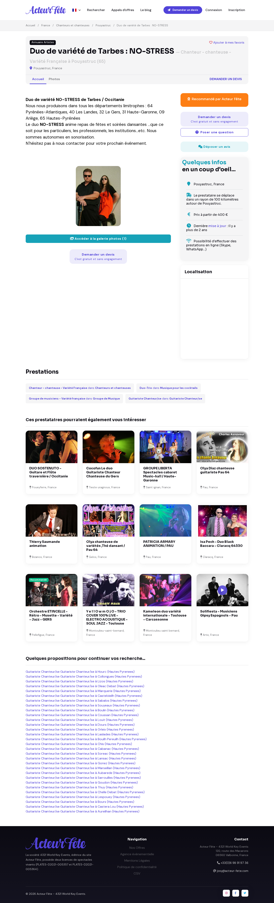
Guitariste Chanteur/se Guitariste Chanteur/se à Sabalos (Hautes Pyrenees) (81, 700)
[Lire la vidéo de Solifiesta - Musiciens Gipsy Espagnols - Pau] (222, 590)
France (45, 25)
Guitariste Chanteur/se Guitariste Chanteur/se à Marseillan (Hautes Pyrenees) (83, 768)
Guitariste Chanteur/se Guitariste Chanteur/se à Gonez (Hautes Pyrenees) (80, 763)
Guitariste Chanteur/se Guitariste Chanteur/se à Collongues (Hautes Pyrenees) (84, 676)
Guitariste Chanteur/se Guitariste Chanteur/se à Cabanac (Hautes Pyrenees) (82, 749)
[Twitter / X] (245, 893)
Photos (54, 79)
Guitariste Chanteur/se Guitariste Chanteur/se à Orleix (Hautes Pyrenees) (80, 729)
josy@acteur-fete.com (232, 871)
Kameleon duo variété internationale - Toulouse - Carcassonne (165, 615)
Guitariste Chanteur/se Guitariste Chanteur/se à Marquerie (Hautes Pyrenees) (83, 691)
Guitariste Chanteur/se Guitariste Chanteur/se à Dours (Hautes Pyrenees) (80, 725)
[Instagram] (226, 893)
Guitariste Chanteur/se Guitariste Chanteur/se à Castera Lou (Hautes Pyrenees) (85, 806)
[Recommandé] (51, 590)
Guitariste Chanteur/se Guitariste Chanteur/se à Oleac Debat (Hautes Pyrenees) (85, 686)
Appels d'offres (122, 10)
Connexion (213, 10)
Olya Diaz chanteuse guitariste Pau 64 (217, 470)
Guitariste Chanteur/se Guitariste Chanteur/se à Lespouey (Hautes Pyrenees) (83, 797)
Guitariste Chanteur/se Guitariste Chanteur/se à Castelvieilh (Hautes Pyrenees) (84, 696)
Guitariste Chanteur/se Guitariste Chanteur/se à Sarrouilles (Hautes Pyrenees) (83, 778)
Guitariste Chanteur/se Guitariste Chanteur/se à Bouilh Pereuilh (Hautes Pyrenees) (86, 739)
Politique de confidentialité (137, 867)
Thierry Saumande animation (44, 544)
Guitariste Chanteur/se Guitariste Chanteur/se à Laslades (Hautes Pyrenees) (82, 734)
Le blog (145, 10)
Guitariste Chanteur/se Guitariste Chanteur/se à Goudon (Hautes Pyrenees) (82, 782)
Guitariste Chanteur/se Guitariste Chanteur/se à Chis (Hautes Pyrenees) (79, 744)
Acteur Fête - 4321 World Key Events (61, 894)
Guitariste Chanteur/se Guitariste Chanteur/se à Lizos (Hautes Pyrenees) (79, 681)
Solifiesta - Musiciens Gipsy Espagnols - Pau (219, 613)
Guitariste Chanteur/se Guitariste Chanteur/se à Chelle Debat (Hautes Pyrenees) (85, 792)
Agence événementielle (137, 854)
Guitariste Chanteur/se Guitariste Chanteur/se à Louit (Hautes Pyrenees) (79, 720)
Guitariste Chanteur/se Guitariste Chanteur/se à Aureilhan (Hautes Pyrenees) (82, 811)
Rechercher (96, 10)
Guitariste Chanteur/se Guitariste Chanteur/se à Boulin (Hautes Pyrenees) (80, 710)
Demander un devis (185, 10)
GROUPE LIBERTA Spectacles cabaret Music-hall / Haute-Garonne (160, 474)
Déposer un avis (216, 147)
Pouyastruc (103, 25)
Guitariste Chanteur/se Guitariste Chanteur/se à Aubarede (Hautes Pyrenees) (83, 773)
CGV (137, 873)
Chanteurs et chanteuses (72, 25)
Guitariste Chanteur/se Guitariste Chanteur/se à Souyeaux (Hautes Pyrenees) (83, 705)
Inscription (236, 10)
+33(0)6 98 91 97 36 (234, 863)
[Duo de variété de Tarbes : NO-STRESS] (98, 196)
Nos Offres (137, 848)
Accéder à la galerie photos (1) (100, 238)
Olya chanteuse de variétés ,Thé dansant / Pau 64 (105, 546)
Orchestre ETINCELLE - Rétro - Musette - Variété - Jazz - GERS (51, 615)
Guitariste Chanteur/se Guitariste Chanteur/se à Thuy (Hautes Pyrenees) (79, 787)
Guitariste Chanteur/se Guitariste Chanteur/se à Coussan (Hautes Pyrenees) (82, 715)
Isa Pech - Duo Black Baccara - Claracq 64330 (221, 544)
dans (80, 388)
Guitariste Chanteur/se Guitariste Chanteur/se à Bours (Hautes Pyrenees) (80, 802)
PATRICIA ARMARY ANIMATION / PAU (159, 544)
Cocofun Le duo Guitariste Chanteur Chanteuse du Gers (103, 472)
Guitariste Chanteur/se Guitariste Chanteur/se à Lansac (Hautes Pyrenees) (81, 758)
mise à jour (217, 226)
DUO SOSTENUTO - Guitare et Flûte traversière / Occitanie (48, 472)
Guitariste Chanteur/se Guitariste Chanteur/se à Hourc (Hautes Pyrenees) (80, 672)
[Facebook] (235, 893)
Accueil (30, 25)
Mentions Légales (137, 860)
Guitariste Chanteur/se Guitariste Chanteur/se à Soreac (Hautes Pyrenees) (81, 753)
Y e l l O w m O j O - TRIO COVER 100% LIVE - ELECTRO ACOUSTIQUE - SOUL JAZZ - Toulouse (107, 617)
